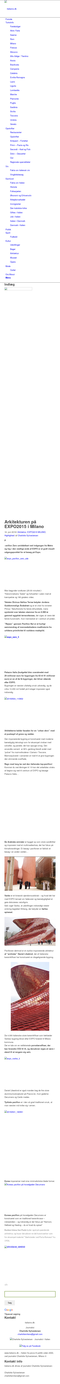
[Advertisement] (30, 807)
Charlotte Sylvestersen (28, 535)
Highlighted (9, 535)
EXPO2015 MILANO (36, 532)
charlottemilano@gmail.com (30, 1334)
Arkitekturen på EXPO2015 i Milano (24, 524)
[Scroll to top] (1, 1382)
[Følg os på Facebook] (30, 1345)
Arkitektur (22, 532)
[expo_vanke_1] (19, 289)
